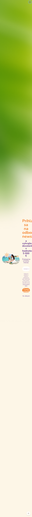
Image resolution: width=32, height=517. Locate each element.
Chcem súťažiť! (26, 290)
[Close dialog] (29, 2)
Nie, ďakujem (26, 296)
